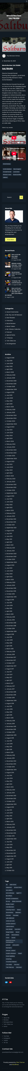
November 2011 (11, 853)
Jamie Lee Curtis (10, 921)
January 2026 (11, 378)
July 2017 (9, 672)
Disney (19, 909)
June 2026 (10, 363)
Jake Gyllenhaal (10, 918)
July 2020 (9, 568)
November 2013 (11, 798)
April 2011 (9, 865)
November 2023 (11, 453)
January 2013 (11, 827)
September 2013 (11, 804)
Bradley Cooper (10, 904)
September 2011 (11, 856)
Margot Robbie (9, 932)
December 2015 (11, 726)
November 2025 (11, 384)
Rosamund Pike (17, 174)
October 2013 (11, 801)
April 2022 (9, 507)
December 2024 (12, 415)
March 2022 (10, 510)
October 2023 (11, 456)
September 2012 (11, 839)
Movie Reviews (6, 164)
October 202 (10, 870)
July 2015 (9, 741)
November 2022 (11, 487)
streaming (8, 959)
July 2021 (9, 533)
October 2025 (11, 386)
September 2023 (12, 458)
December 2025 (11, 381)
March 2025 (10, 407)
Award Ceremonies (12, 312)
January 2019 (11, 620)
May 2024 (10, 435)
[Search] (21, 197)
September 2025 (12, 389)
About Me (6, 1018)
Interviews (10, 320)
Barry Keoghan (17, 169)
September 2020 (12, 562)
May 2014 (9, 781)
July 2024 (9, 430)
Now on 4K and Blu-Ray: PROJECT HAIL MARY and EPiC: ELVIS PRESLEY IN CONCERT (14, 291)
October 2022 (11, 490)
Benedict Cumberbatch (12, 898)
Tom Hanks (9, 964)
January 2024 (11, 447)
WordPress (15, 1064)
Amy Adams (9, 890)
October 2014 (11, 767)
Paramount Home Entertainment (10, 941)
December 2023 (11, 450)
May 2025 (9, 401)
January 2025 (11, 412)
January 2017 (11, 689)
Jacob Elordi (16, 172)
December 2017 (11, 657)
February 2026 (11, 375)
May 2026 (9, 366)
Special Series (11, 335)
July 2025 (9, 395)
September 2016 (11, 700)
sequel (20, 953)
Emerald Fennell (7, 172)
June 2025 (10, 398)
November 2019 (11, 591)
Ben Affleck (9, 895)
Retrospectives (8, 1022)
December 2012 (11, 830)
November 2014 (11, 764)
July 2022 (9, 499)
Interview (8, 915)
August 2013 (10, 807)
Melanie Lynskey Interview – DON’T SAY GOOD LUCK (17, 265)
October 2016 (11, 698)
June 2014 (10, 778)
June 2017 (9, 674)
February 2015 (11, 755)
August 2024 (10, 427)
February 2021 (11, 548)
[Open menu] (26, 1)
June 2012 (9, 844)
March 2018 (10, 649)
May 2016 (9, 712)
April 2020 (9, 577)
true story (16, 964)
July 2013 (9, 810)
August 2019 (10, 600)
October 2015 (11, 732)
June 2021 (9, 536)
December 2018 (11, 623)
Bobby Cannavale (16, 901)
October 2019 (11, 594)
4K (6, 884)
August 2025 (10, 392)
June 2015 (9, 744)
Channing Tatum (10, 909)
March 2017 (10, 683)
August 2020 (10, 565)
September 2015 (11, 735)
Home (5, 1026)
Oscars (13, 937)
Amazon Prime (18, 887)
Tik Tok (6, 1042)
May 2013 (9, 816)
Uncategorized (11, 344)
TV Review (10, 338)
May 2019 (9, 608)
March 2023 (10, 476)
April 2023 (9, 473)
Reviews (6, 1020)
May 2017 (9, 677)
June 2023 (10, 467)
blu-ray (8, 901)
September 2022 (12, 493)
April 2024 (10, 438)
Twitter (6, 1040)
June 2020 (10, 571)
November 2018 (11, 626)
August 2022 (10, 496)
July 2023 (9, 464)
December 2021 (11, 519)
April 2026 (9, 369)
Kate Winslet (9, 929)
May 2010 (9, 868)
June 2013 (10, 813)
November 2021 (11, 522)
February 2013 (11, 824)
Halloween (18, 912)
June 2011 (9, 862)
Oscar (7, 937)
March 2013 (10, 821)
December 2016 (11, 692)
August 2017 (10, 669)
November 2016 (11, 695)
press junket (16, 945)
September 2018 (11, 631)
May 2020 (9, 574)
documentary (9, 912)
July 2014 (9, 775)
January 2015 (11, 758)
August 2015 (10, 738)
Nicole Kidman (15, 935)
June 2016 (10, 709)
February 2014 (11, 790)
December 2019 (11, 588)
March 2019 (10, 614)
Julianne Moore (10, 926)
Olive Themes (20, 1062)
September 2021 (11, 528)
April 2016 (9, 715)
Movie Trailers (11, 326)
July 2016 (9, 706)
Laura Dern (17, 929)
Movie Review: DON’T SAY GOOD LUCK (17, 274)
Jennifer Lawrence (10, 923)
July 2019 (9, 603)
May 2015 (9, 747)
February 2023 (11, 479)
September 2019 (11, 597)
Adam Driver (13, 884)
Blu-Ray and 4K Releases (14, 315)
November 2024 (11, 418)
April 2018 (9, 646)
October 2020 (11, 559)
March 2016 (10, 718)
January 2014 (11, 793)
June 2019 (10, 605)
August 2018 (10, 634)
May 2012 (9, 847)
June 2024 (10, 433)
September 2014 (12, 770)
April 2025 (9, 404)
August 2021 (10, 530)
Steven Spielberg (10, 956)
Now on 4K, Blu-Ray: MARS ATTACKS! (16, 256)
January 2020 (11, 585)
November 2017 (11, 660)
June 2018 (10, 640)
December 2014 (11, 761)
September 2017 (11, 666)
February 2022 (11, 513)
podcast (8, 945)
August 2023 (10, 461)
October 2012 (11, 836)
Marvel (17, 932)
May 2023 (9, 470)
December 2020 (11, 554)
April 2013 (9, 819)
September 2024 (12, 424)
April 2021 (9, 542)
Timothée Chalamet (11, 961)
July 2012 (9, 842)
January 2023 (11, 481)
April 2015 (9, 749)
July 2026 (9, 361)
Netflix (7, 935)
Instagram (7, 1038)
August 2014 (10, 772)
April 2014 (9, 784)
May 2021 (9, 539)
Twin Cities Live (11, 341)
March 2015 (10, 752)
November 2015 (11, 729)
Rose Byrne (9, 948)
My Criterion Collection (13, 329)
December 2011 (11, 850)
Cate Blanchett (10, 907)
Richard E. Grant (7, 174)
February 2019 (11, 617)
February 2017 (11, 686)
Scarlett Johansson (11, 953)
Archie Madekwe (7, 169)
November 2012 (11, 833)
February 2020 (11, 582)
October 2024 (11, 421)
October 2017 (11, 663)
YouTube (6, 1036)
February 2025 (11, 409)
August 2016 (10, 703)
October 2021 (11, 525)
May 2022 (9, 505)
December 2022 (11, 484)
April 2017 (9, 680)
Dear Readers (11, 318)
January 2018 (11, 654)
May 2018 (9, 643)
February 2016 (11, 721)
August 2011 (10, 859)
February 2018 (11, 651)
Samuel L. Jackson (10, 950)
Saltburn (5, 177)
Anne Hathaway (10, 893)
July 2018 (9, 637)
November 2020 (11, 556)
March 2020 (10, 579)
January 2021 (11, 551)
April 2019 (9, 611)
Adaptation (9, 887)
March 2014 (10, 787)
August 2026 (10, 358)
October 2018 (11, 628)
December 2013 (11, 795)
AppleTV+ (19, 893)
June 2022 (10, 502)
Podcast (9, 332)
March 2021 (10, 545)
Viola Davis (18, 967)
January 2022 (11, 516)
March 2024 (10, 441)
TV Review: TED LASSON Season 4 (17, 282)
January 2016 (11, 723)
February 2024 (11, 444)
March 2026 (10, 372)
